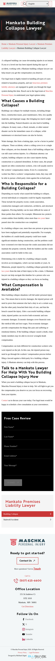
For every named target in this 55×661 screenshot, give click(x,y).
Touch (37, 569)
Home (4, 44)
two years (5, 271)
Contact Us (25, 561)
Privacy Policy (22, 652)
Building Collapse (10, 514)
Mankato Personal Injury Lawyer (22, 44)
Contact (5, 400)
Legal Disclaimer (34, 652)
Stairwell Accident (10, 520)
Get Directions (27, 606)
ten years (41, 218)
